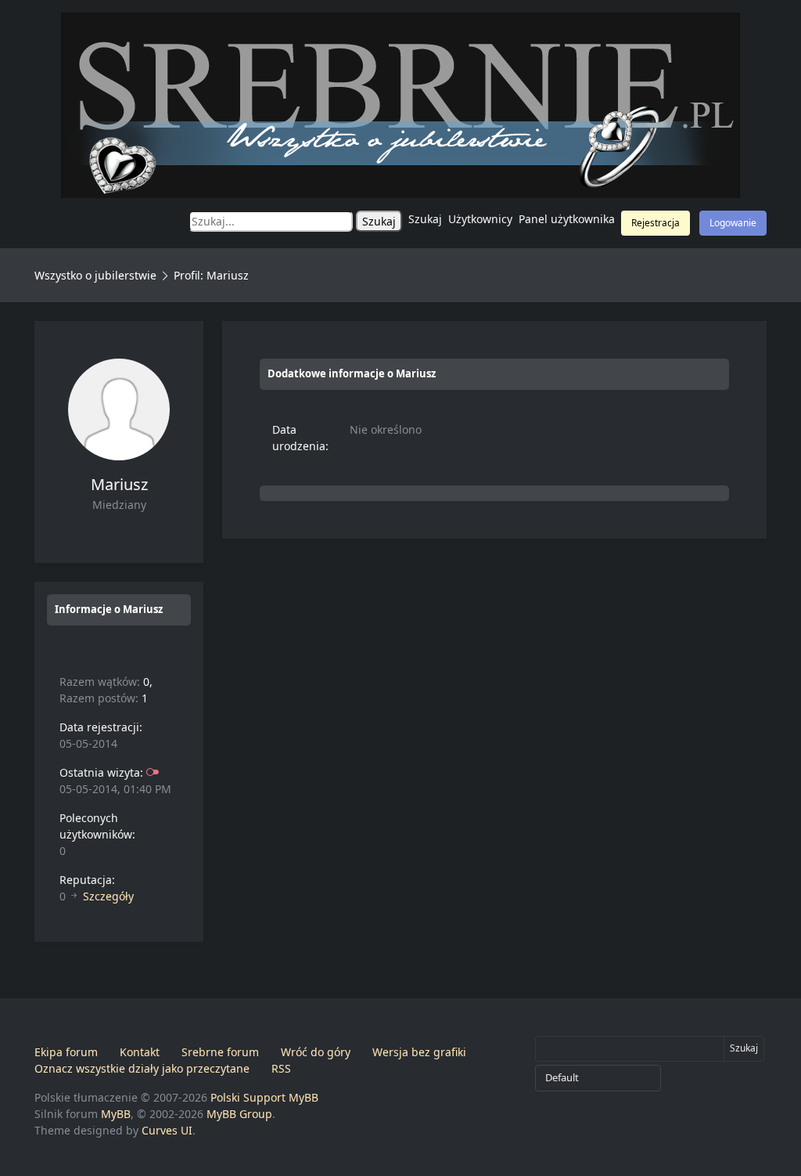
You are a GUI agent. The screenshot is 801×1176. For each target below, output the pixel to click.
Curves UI (167, 1130)
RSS (281, 1068)
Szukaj (425, 218)
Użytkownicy (480, 218)
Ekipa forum (66, 1051)
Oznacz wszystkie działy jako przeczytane (142, 1068)
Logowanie (732, 222)
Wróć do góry (315, 1051)
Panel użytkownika (567, 218)
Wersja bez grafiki (419, 1051)
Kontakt (140, 1051)
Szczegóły (108, 896)
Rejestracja (655, 222)
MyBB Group (239, 1113)
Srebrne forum (220, 1051)
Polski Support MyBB (264, 1097)
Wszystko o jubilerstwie (95, 275)
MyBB (116, 1113)
